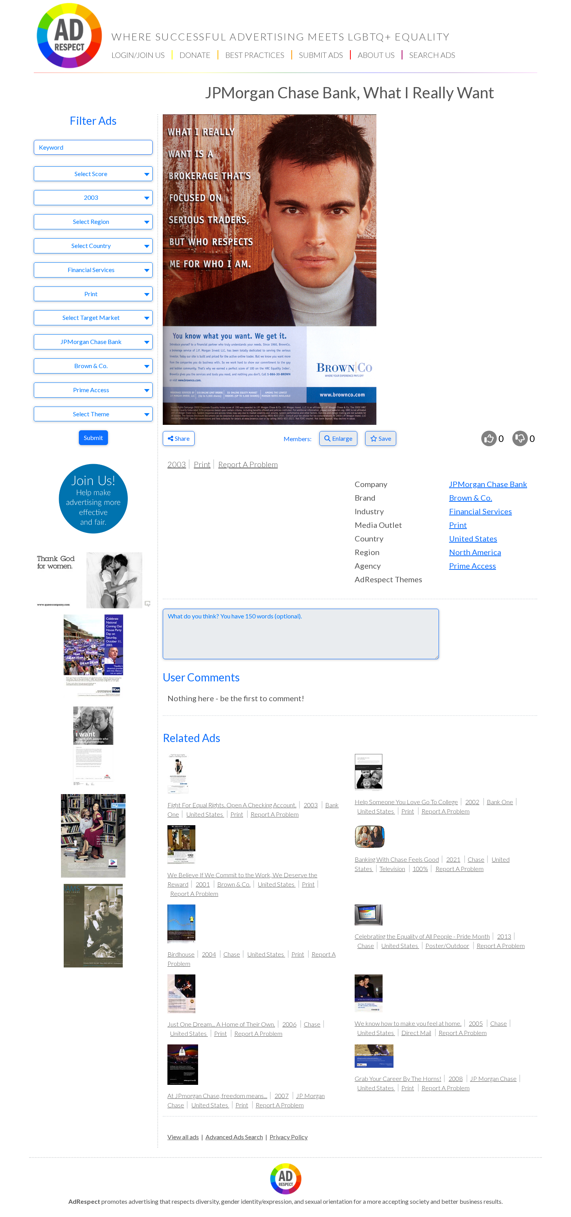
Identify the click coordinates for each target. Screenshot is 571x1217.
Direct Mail (416, 1032)
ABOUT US (376, 54)
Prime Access (472, 565)
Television (392, 868)
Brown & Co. (470, 497)
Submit (93, 437)
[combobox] (93, 174)
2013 (504, 936)
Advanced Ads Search (234, 1136)
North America (475, 552)
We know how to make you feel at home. (408, 1023)
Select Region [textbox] (91, 221)
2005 (476, 1023)
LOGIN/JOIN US (138, 54)
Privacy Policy (289, 1136)
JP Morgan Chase (493, 1078)
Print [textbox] (90, 293)
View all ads (183, 1136)
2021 (453, 859)
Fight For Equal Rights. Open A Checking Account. (231, 804)
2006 (289, 1024)
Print (202, 464)
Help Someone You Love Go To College (406, 801)
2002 (472, 801)
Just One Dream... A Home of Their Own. (221, 1024)
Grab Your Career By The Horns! (398, 1078)
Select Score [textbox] (91, 173)
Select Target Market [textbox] (91, 317)
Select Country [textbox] (91, 245)
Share (182, 438)
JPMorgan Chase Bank (488, 484)
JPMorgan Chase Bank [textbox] (91, 341)
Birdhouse (181, 954)
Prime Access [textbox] (91, 389)
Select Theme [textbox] (91, 413)
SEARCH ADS (432, 54)
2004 (209, 954)
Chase (476, 859)
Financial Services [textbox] (91, 269)
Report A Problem (248, 464)
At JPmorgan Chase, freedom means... (217, 1095)
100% (420, 868)
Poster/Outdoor (447, 945)
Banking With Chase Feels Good (397, 859)
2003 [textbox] (91, 197)
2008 (456, 1078)
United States (473, 538)
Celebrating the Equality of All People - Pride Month (422, 936)
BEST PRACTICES (254, 54)
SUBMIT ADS (321, 54)
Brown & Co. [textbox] (91, 365)
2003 (176, 464)
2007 (282, 1095)
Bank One (500, 801)
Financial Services (480, 511)
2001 (203, 884)
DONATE (195, 54)
